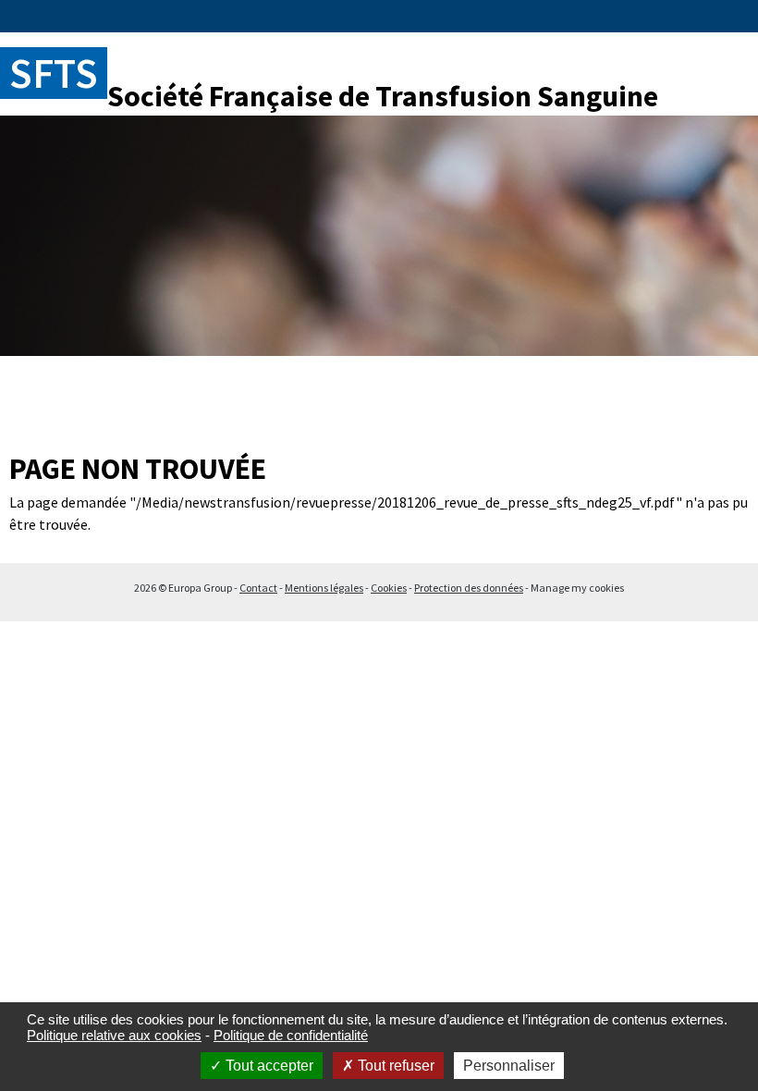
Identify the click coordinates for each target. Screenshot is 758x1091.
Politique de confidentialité (291, 1035)
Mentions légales (324, 588)
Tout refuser (394, 1065)
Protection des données (468, 588)
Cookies (389, 588)
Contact (258, 588)
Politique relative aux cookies (114, 1035)
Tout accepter (267, 1065)
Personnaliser (509, 1065)
